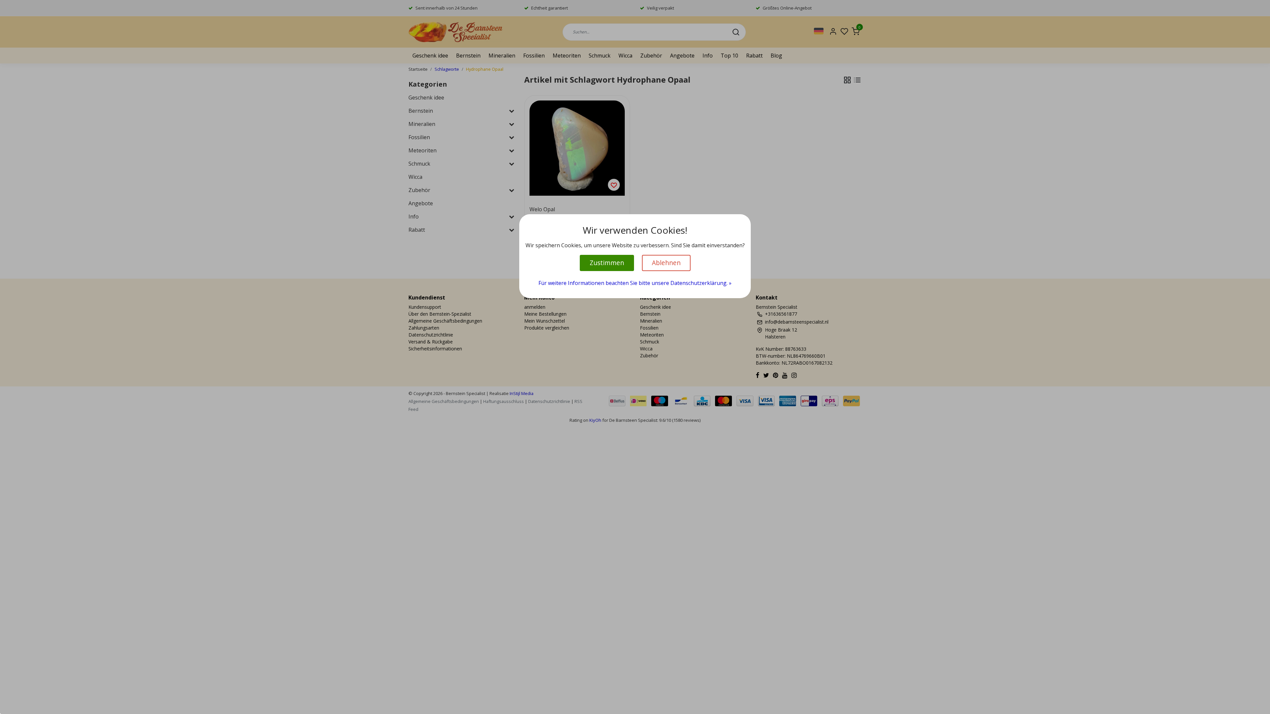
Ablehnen (666, 262)
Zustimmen (607, 262)
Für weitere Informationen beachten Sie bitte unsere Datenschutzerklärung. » (635, 283)
